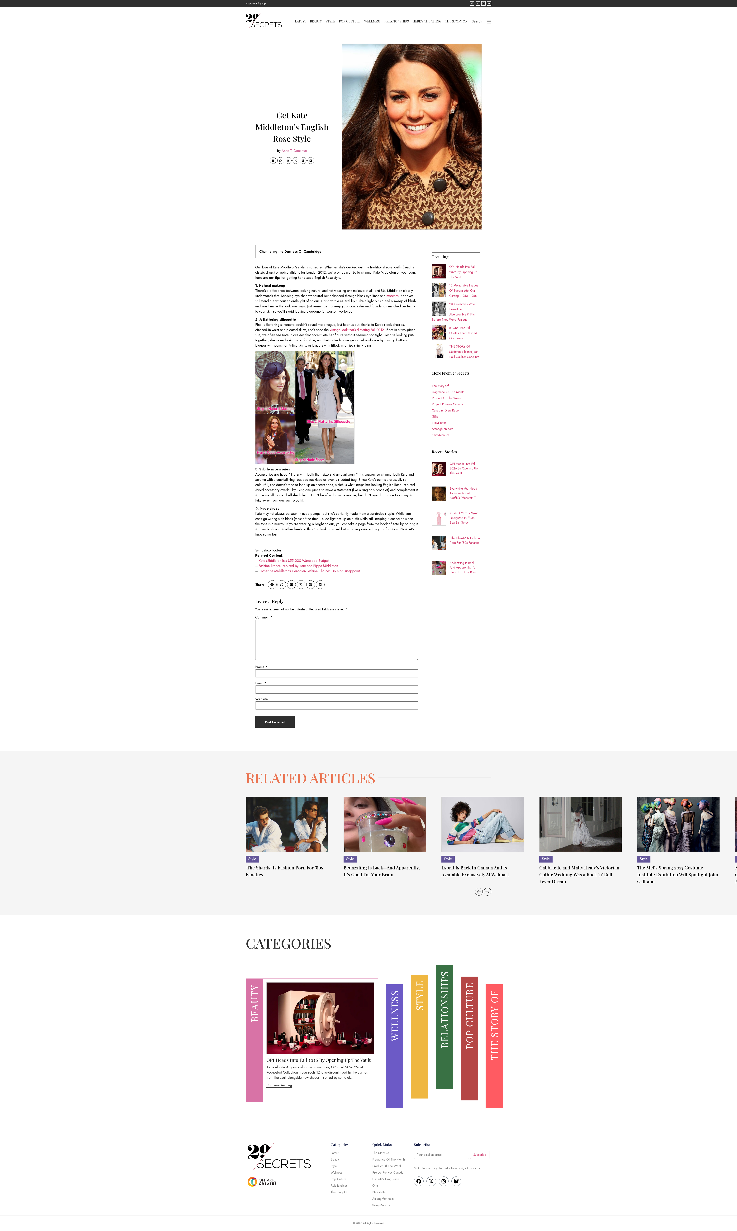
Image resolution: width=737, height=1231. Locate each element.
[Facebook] (419, 1181)
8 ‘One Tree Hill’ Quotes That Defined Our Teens (463, 333)
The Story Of (456, 21)
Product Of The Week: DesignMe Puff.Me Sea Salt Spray (465, 518)
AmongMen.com (442, 429)
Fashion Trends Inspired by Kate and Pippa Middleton (298, 565)
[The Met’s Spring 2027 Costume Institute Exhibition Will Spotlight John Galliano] (678, 824)
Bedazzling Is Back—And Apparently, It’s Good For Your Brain (463, 567)
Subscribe (479, 1154)
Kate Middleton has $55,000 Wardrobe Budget (294, 560)
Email (260, 683)
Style (330, 21)
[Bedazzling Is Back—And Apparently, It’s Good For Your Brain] (385, 824)
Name (261, 667)
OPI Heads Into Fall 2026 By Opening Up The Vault (463, 272)
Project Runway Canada (447, 404)
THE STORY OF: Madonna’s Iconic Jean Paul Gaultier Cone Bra (464, 351)
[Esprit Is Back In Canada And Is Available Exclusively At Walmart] (482, 824)
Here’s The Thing (427, 21)
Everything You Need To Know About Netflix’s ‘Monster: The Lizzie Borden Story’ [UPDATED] (464, 493)
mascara (392, 295)
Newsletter (439, 423)
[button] (273, 160)
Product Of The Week (446, 398)
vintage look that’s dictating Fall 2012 (357, 329)
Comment (264, 617)
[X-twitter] (431, 1181)
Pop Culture (349, 21)
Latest (300, 21)
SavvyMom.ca (440, 435)
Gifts (435, 416)
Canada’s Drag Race (445, 410)
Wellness (372, 21)
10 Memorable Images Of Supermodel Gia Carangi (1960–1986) (463, 290)
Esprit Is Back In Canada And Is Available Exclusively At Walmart (475, 871)
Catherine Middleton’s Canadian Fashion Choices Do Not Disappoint (309, 571)
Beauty (316, 21)
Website (261, 699)
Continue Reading (279, 1085)
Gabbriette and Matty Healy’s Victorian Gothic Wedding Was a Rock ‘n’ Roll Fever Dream (579, 874)
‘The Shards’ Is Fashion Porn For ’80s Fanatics (465, 540)
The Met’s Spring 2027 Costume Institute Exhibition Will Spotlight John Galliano (677, 874)
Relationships (396, 21)
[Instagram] (444, 1181)
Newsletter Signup (256, 3)
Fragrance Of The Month (448, 392)
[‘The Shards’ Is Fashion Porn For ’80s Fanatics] (287, 824)
